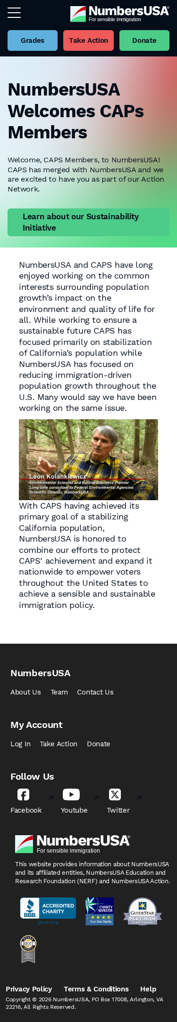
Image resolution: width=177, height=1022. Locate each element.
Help (148, 989)
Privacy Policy (29, 989)
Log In (20, 744)
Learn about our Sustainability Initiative (81, 222)
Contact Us (95, 692)
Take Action (58, 744)
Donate (98, 744)
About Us (25, 692)
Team (59, 692)
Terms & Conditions (96, 989)
